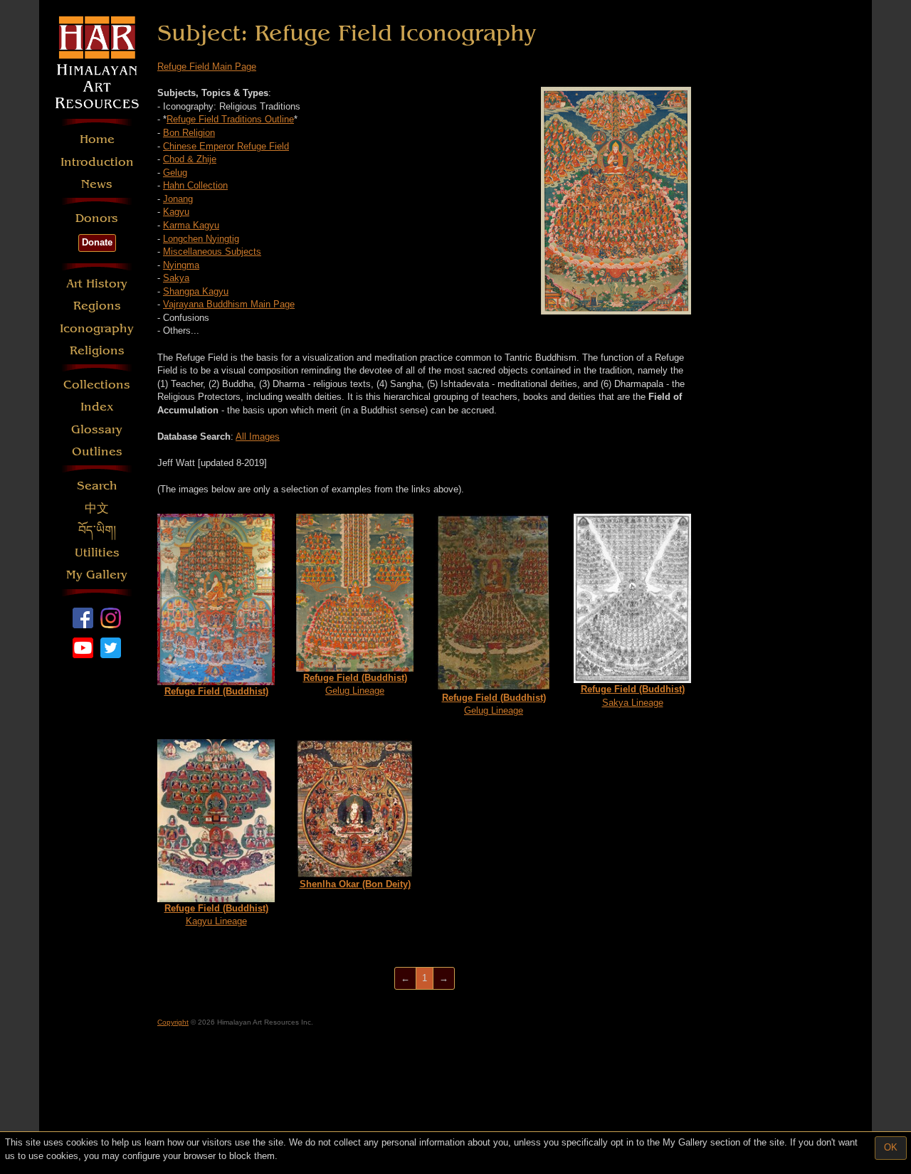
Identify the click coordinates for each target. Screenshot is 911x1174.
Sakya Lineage (633, 696)
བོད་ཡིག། (97, 530)
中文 (97, 508)
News (96, 184)
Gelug (175, 172)
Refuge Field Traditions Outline (230, 119)
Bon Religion (189, 132)
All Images (258, 436)
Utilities (97, 552)
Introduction (97, 162)
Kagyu (176, 211)
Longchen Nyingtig (201, 238)
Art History (96, 283)
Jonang (178, 199)
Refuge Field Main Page (206, 66)
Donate (97, 242)
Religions (97, 350)
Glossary (96, 429)
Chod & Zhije (189, 159)
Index (97, 406)
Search (97, 485)
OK (890, 1147)
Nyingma (181, 265)
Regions (97, 305)
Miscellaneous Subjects (212, 251)
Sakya (176, 278)
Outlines (97, 451)
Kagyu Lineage (216, 915)
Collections (96, 384)
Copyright (173, 1022)
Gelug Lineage (355, 684)
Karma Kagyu (191, 225)
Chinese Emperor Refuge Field (226, 146)
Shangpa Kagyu (195, 291)
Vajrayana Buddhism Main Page (229, 304)
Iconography (97, 328)
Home (97, 139)
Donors (96, 218)
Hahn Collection (195, 185)
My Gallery (96, 574)
